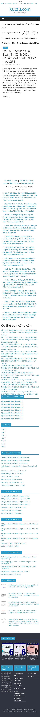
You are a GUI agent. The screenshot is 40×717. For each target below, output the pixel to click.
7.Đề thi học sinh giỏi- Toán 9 (10, 476)
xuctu (18, 64)
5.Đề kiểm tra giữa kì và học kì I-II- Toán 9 (13, 471)
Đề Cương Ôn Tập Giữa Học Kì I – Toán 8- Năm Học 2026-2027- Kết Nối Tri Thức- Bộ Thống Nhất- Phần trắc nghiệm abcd (19, 353)
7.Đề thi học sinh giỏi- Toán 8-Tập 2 (12, 513)
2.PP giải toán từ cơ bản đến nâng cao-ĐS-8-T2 (15, 499)
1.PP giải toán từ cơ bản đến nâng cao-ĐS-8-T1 (15, 496)
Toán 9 (3, 447)
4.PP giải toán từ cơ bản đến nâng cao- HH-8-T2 (15, 504)
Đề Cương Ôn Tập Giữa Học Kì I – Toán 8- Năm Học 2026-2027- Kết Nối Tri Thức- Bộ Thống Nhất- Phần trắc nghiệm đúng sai (19, 346)
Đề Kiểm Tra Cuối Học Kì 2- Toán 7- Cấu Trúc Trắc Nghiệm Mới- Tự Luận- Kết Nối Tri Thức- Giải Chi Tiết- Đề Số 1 (24, 595)
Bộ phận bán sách (19, 688)
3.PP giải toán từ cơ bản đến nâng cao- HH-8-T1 (15, 502)
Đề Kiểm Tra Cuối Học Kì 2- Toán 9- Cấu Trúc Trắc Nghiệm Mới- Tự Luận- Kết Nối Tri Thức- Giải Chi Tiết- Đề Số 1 (24, 604)
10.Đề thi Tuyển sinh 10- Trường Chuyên (13, 485)
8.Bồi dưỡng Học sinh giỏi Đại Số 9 (11, 479)
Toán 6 (3, 438)
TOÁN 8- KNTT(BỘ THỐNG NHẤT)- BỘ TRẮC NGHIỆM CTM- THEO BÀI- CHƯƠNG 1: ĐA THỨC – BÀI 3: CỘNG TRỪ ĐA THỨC (20, 368)
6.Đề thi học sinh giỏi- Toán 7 (10, 546)
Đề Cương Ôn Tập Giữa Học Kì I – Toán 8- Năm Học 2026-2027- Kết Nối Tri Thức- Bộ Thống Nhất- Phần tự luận (19, 332)
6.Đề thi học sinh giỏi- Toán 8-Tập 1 (12, 510)
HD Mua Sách (31, 673)
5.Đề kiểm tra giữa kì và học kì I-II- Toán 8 (13, 507)
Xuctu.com (20, 9)
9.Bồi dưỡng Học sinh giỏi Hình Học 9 (12, 482)
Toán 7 (3, 441)
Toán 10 (3, 429)
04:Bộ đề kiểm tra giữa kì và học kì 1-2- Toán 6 (15, 571)
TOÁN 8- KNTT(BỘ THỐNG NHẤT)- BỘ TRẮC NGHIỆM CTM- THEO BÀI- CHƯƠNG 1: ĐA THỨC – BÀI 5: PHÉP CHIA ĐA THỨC (20, 387)
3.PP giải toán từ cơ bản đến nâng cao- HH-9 (14, 463)
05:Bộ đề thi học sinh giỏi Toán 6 (11, 574)
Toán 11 (3, 432)
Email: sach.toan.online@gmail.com (19, 693)
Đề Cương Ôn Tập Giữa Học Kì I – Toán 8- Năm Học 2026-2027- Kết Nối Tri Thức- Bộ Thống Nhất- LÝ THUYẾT (19, 361)
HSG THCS (30, 676)
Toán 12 (3, 435)
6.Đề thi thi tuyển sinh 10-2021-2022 (12, 474)
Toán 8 (5, 47)
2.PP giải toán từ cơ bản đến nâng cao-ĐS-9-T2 (15, 460)
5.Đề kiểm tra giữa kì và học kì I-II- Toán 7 (13, 543)
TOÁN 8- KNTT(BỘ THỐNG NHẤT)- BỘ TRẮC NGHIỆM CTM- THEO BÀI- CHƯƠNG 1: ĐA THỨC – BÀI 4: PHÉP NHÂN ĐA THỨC (20, 375)
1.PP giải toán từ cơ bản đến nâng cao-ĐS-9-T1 (15, 457)
